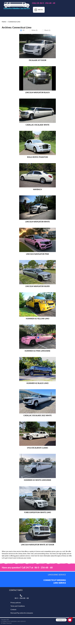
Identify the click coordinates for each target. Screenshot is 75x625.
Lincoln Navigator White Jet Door (37, 545)
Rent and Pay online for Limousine (22, 613)
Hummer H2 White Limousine (37, 480)
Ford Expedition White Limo (37, 512)
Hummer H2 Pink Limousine (37, 351)
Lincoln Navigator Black (37, 92)
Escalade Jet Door (37, 60)
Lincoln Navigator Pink (37, 254)
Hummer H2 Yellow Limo (37, 319)
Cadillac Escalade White (37, 125)
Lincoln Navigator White (37, 222)
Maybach (37, 189)
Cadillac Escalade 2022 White (37, 415)
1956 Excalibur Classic (37, 448)
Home (4, 22)
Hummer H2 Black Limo (37, 383)
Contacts (13, 609)
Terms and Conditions (18, 606)
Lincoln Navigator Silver (37, 286)
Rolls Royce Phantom (37, 157)
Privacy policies (16, 602)
